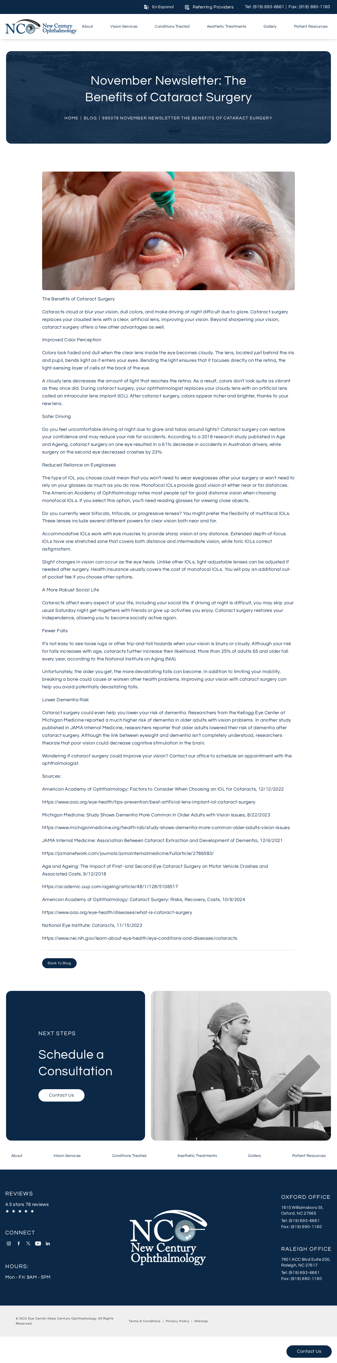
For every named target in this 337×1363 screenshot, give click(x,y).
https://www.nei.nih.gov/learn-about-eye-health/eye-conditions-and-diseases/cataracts (139, 938)
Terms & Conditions (145, 1321)
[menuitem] (88, 26)
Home (71, 118)
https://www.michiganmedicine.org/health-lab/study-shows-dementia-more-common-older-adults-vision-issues (166, 827)
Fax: (306, 1226)
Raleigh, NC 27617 (299, 1265)
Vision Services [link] (124, 26)
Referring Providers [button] (213, 7)
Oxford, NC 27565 (298, 1213)
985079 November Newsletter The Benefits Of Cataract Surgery (187, 118)
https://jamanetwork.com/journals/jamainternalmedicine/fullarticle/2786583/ (128, 853)
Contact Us (61, 1095)
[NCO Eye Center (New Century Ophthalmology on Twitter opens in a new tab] (28, 1243)
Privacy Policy (177, 1321)
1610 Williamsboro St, (302, 1207)
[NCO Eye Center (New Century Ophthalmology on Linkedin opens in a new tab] (47, 1243)
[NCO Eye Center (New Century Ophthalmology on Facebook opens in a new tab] (18, 1243)
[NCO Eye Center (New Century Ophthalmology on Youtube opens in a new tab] (38, 1243)
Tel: (306, 1220)
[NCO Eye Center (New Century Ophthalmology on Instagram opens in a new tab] (8, 1243)
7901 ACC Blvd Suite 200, (306, 1259)
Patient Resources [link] (311, 26)
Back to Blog (59, 963)
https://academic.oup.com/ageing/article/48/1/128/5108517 (110, 886)
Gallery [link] (270, 26)
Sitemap (201, 1321)
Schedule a (75, 1054)
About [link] (87, 26)
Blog (90, 118)
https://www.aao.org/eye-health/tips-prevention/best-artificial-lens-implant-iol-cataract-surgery (149, 802)
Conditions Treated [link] (172, 26)
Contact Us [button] (309, 1351)
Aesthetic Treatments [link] (226, 26)
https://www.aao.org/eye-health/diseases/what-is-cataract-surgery (117, 912)
